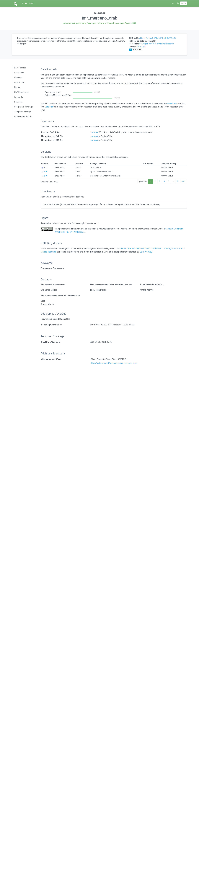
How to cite (19, 82)
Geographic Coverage (23, 107)
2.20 (45, 172)
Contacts (18, 102)
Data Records (20, 68)
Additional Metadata (23, 116)
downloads (172, 103)
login (183, 3)
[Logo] (15, 3)
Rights (17, 87)
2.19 (45, 176)
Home (24, 3)
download (94, 132)
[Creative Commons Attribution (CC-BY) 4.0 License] (47, 229)
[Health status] (172, 3)
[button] (177, 3)
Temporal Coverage (22, 112)
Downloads (19, 73)
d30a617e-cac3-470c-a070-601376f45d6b (157, 38)
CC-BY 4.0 (141, 47)
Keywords (18, 97)
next (183, 181)
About (31, 3)
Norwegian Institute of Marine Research (156, 44)
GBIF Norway (146, 251)
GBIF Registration (21, 92)
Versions (18, 77)
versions (49, 106)
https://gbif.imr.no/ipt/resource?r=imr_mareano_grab (113, 363)
